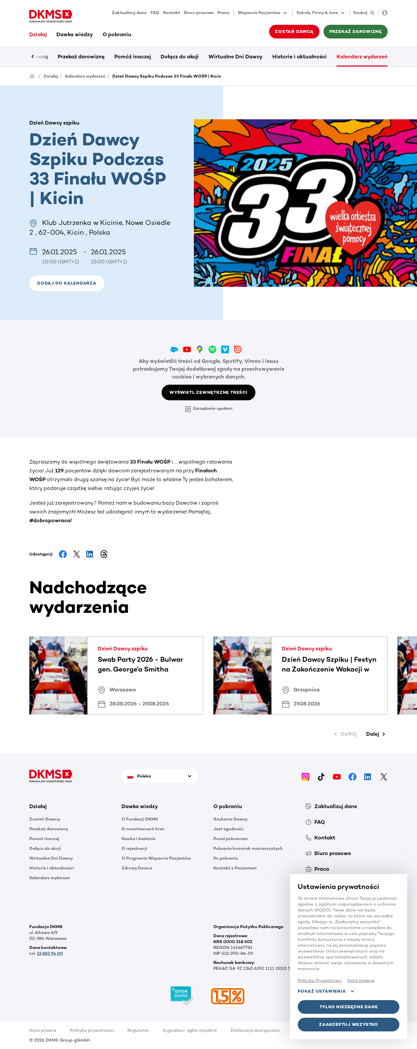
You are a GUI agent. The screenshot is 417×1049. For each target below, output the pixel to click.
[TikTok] (321, 776)
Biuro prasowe (198, 12)
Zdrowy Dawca (137, 867)
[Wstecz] (44, 56)
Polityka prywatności (92, 1030)
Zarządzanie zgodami (212, 408)
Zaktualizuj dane (129, 12)
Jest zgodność (228, 828)
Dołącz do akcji (180, 56)
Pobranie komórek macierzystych (248, 848)
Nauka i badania (138, 838)
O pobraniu (117, 34)
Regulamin (138, 1030)
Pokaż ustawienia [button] (322, 991)
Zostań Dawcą (44, 819)
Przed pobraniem (230, 838)
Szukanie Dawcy (230, 819)
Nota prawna (42, 1030)
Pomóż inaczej (132, 56)
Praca (223, 12)
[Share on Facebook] (63, 554)
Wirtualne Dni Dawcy (235, 56)
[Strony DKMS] (383, 13)
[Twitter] (384, 776)
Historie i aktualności (299, 56)
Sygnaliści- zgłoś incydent (190, 1030)
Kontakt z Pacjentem (235, 867)
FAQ (155, 12)
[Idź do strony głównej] (50, 16)
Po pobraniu (225, 858)
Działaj (38, 34)
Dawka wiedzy (74, 34)
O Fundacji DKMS (140, 819)
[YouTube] (337, 776)
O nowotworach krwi (143, 828)
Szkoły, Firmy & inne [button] (317, 12)
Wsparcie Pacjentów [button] (259, 12)
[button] (66, 283)
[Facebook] (352, 776)
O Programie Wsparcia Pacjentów (156, 858)
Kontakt (171, 12)
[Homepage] (32, 75)
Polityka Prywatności (319, 980)
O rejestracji (134, 848)
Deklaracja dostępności (255, 1030)
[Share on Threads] (104, 554)
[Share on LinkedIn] (90, 554)
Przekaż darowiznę (81, 56)
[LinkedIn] (368, 776)
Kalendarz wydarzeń (362, 56)
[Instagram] (305, 776)
